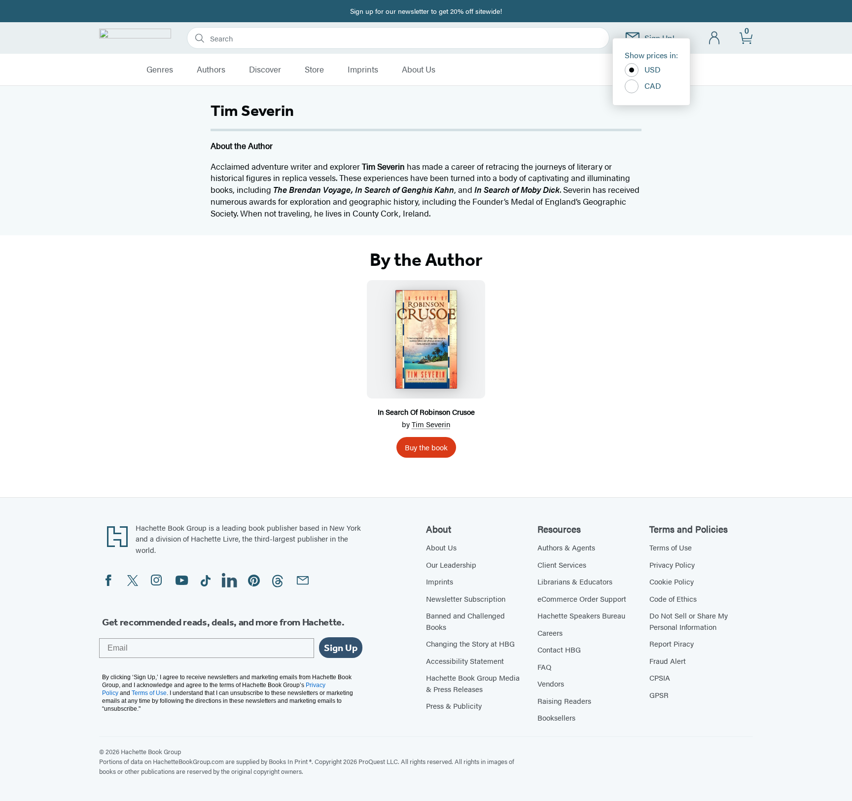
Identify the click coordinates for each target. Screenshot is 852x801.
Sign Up (340, 648)
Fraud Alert (667, 660)
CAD (652, 85)
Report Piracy (671, 643)
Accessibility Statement (465, 660)
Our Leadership (451, 564)
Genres (159, 69)
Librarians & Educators (574, 581)
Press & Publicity (454, 705)
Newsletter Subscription (465, 598)
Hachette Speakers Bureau (581, 615)
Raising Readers (564, 700)
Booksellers (556, 717)
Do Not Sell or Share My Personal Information (688, 621)
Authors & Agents (566, 547)
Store (314, 69)
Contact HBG (559, 649)
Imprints (363, 69)
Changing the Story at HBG (470, 643)
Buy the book (426, 447)
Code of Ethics (673, 598)
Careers (550, 632)
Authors (211, 69)
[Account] (714, 38)
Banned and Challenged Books (465, 621)
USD (652, 69)
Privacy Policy (672, 564)
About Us (418, 69)
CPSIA (659, 677)
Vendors (550, 683)
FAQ (544, 666)
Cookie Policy (671, 581)
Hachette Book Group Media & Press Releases (473, 683)
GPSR (659, 695)
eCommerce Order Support (581, 598)
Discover (265, 69)
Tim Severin (431, 424)
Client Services (561, 564)
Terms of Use (670, 547)
